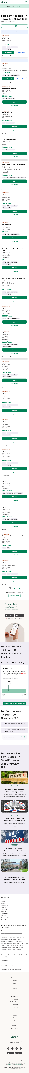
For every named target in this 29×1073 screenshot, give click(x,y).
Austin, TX (3, 911)
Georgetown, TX (5, 918)
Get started (19, 6)
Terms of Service (18, 1064)
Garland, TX (3, 920)
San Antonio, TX (5, 913)
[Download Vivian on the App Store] (9, 615)
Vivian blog (14, 986)
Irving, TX (3, 903)
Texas (4, 10)
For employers (14, 999)
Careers (14, 1023)
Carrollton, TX (4, 909)
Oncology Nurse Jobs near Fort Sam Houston (11, 933)
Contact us (14, 1025)
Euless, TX (3, 907)
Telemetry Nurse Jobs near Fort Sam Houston (12, 947)
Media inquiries (14, 1028)
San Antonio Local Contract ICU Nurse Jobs (11, 969)
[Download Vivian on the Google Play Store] (19, 615)
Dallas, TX (3, 915)
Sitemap (15, 988)
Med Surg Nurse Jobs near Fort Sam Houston (11, 941)
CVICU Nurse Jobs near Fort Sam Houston (11, 939)
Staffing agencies (15, 1004)
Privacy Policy (10, 1064)
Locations (14, 980)
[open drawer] (26, 2)
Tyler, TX (3, 901)
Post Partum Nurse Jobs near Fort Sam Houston (12, 935)
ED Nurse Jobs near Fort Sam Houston (10, 931)
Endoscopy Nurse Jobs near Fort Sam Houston (12, 945)
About (14, 1017)
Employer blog (14, 1007)
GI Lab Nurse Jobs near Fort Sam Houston (11, 949)
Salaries (14, 983)
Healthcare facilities (14, 1002)
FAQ (14, 1020)
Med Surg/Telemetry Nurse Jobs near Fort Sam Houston (14, 943)
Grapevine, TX (4, 905)
